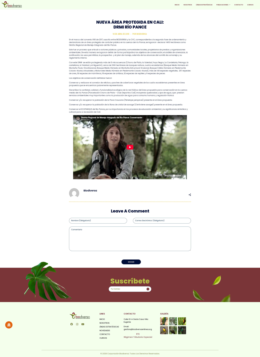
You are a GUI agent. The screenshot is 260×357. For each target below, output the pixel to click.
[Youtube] (82, 324)
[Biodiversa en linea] (11, 4)
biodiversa (142, 34)
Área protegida (147, 195)
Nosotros (188, 5)
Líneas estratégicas (204, 5)
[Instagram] (77, 324)
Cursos (250, 5)
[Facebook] (71, 324)
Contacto (238, 5)
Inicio (177, 5)
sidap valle (176, 195)
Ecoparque (168, 195)
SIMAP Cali (185, 195)
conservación (158, 195)
